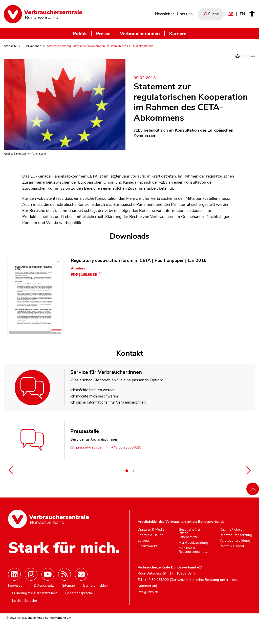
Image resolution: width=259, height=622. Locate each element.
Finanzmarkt (147, 546)
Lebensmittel (189, 537)
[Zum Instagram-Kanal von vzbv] (31, 574)
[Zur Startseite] (43, 14)
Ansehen (78, 268)
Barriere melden (95, 585)
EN (242, 13)
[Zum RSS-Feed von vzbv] (64, 574)
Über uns (184, 13)
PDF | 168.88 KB (84, 274)
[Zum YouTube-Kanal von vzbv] (47, 574)
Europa (143, 540)
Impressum (17, 585)
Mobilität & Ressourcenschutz (193, 549)
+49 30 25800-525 (125, 447)
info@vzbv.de (148, 592)
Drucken (248, 56)
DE (230, 13)
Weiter (248, 470)
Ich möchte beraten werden (92, 389)
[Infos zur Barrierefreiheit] (252, 14)
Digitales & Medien (152, 529)
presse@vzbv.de (88, 447)
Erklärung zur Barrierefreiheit (34, 593)
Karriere (177, 33)
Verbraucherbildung (235, 540)
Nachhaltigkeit (231, 529)
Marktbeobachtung (193, 542)
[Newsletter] (81, 574)
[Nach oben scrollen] (252, 489)
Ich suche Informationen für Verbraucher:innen (108, 402)
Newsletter (164, 13)
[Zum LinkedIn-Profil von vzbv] (14, 574)
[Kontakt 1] (126, 470)
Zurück (10, 470)
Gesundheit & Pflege (189, 531)
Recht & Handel (232, 546)
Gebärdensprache (79, 593)
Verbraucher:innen (140, 33)
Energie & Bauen (150, 535)
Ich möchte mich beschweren (94, 396)
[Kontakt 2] (133, 470)
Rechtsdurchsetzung (236, 535)
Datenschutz (44, 585)
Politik (80, 33)
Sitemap (68, 585)
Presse (103, 33)
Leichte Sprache (24, 601)
